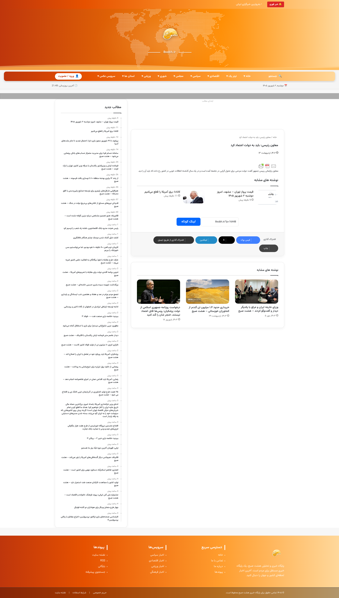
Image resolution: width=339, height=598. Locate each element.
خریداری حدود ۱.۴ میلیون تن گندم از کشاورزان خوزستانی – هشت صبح (209, 309)
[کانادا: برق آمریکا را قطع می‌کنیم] (194, 197)
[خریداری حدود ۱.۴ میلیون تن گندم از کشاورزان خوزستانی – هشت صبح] (207, 291)
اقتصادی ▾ (213, 76)
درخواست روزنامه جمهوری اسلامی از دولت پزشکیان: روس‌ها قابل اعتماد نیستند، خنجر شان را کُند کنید (160, 311)
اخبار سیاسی (157, 555)
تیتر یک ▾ (231, 76)
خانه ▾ (247, 76)
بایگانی (101, 566)
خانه (275, 137)
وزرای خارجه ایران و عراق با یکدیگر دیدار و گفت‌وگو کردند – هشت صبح (258, 309)
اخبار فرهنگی (157, 572)
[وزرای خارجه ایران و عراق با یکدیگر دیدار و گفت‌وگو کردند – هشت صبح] (256, 291)
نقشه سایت (98, 555)
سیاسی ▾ (195, 76)
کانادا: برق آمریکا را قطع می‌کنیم (162, 192)
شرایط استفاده (79, 592)
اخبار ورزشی (157, 566)
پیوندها (219, 572)
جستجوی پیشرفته (95, 572)
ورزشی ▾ (146, 76)
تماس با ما (217, 561)
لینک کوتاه (188, 221)
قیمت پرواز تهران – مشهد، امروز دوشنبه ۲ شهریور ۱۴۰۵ (235, 194)
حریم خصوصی (100, 592)
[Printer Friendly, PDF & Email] (267, 166)
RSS (102, 561)
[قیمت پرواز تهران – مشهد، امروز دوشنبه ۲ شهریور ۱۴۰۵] (267, 197)
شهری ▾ (162, 76)
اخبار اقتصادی (156, 561)
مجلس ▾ (178, 76)
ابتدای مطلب (207, 101)
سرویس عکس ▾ (106, 76)
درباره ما (218, 566)
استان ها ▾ (128, 76)
